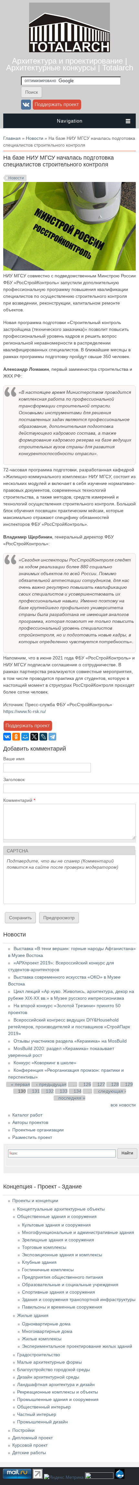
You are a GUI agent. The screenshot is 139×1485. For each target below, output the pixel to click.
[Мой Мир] (25, 737)
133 (64, 1091)
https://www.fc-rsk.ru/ (24, 711)
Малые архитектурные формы (49, 1362)
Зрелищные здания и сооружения (58, 1239)
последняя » (72, 1098)
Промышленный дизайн (42, 1421)
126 (87, 1084)
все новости (123, 1104)
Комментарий (19, 800)
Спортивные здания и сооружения (58, 1292)
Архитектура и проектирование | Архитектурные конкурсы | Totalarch (69, 64)
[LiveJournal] (43, 737)
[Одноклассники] (16, 737)
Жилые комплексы (41, 1338)
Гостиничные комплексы (48, 1269)
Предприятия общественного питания (62, 1277)
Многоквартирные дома (47, 1331)
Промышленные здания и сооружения (58, 1399)
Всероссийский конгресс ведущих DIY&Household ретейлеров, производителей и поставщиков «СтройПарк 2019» (69, 1026)
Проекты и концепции (35, 1200)
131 (36, 1091)
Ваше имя (14, 758)
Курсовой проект (30, 1445)
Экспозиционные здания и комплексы (62, 1254)
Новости (34, 138)
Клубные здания (39, 1262)
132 (50, 1091)
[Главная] (69, 50)
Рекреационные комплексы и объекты (57, 1391)
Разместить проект (32, 1137)
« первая (20, 1084)
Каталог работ (27, 1114)
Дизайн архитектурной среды (48, 1377)
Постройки (23, 1430)
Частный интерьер (36, 1414)
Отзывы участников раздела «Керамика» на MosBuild (70, 1041)
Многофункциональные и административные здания (78, 1232)
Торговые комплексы (44, 1247)
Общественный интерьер (44, 1406)
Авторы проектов (30, 1122)
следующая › (112, 1091)
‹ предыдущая (51, 1084)
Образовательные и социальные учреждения (70, 1284)
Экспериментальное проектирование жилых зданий (77, 1346)
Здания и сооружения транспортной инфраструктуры (78, 1299)
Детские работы (29, 1452)
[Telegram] (52, 737)
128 (115, 1084)
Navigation (69, 121)
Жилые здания (32, 1315)
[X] (34, 737)
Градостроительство (38, 1354)
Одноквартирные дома (46, 1323)
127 (101, 1084)
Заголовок (14, 779)
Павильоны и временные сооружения (62, 1307)
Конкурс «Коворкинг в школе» (45, 1062)
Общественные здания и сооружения (57, 1216)
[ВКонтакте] (7, 737)
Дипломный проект (32, 1437)
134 (77, 1091)
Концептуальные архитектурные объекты (61, 1209)
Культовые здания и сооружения (56, 1224)
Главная (12, 138)
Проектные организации (38, 1129)
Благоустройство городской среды (53, 1369)
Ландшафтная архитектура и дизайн (56, 1384)
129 (129, 1084)
